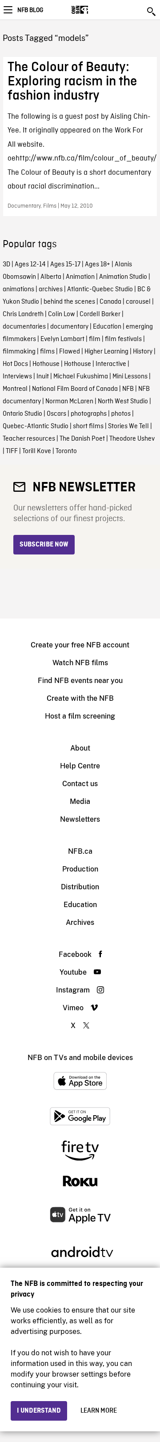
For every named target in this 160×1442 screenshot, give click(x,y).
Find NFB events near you (80, 680)
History (142, 351)
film (94, 339)
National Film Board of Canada (75, 389)
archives (51, 289)
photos (121, 414)
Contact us (80, 783)
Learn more (98, 1410)
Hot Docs (15, 364)
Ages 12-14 (30, 264)
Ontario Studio (22, 414)
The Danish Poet (82, 438)
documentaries (24, 326)
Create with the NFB (80, 698)
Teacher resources (29, 438)
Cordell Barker (100, 314)
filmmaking (19, 351)
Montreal (15, 389)
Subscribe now (44, 544)
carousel (138, 301)
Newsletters (80, 819)
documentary (69, 326)
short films (88, 426)
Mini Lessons (130, 376)
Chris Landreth (23, 314)
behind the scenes (69, 301)
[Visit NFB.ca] (95, 10)
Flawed (69, 351)
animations (18, 289)
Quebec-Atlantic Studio (35, 426)
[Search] (152, 11)
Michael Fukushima (80, 376)
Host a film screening (80, 716)
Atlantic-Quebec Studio (100, 289)
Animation (80, 277)
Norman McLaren (69, 401)
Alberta (50, 277)
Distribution (80, 887)
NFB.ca (80, 851)
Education (107, 326)
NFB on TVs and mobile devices (80, 1057)
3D (6, 264)
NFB (128, 389)
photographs (89, 414)
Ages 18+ (97, 264)
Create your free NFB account (80, 645)
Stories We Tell (128, 426)
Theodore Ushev (132, 438)
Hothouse (46, 364)
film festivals (123, 339)
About (80, 748)
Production (80, 869)
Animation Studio (123, 277)
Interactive (111, 364)
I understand (39, 1410)
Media (80, 801)
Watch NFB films (80, 663)
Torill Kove (36, 451)
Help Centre (80, 766)
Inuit (42, 376)
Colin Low (61, 314)
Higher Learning (106, 351)
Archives (80, 922)
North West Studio (123, 401)
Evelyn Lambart (62, 339)
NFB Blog (30, 10)
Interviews (17, 376)
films (47, 351)
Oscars (56, 414)
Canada (110, 301)
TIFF (12, 451)
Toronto (66, 451)
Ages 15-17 (65, 264)
